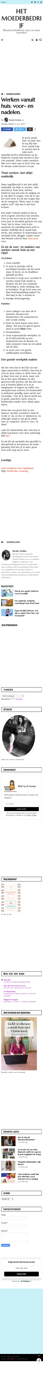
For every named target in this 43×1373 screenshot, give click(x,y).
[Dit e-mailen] (30, 129)
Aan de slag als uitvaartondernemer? (26, 1138)
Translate (19, 699)
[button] (4, 2)
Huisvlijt (7, 980)
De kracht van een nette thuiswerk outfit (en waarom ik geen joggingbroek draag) (29, 1151)
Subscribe (21, 1274)
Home (3, 2)
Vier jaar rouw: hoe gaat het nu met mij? (17, 988)
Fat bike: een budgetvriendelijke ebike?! (17, 982)
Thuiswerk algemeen (13, 94)
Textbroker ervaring (17, 471)
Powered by (15, 1281)
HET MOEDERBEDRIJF (21, 18)
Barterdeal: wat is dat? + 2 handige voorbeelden (20, 1001)
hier (7, 436)
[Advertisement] (21, 64)
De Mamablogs (10, 991)
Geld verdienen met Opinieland (17, 468)
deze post (33, 238)
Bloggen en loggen (11, 999)
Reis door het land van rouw (15, 986)
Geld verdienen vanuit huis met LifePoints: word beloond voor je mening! (28, 1176)
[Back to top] (37, 1367)
